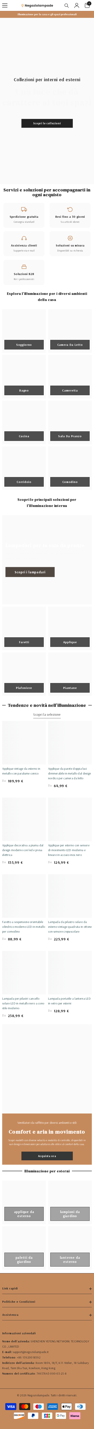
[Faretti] (24, 628)
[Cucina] (24, 422)
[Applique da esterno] (24, 1202)
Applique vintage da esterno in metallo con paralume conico (21, 771)
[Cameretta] (70, 376)
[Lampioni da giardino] (70, 1202)
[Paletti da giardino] (24, 1248)
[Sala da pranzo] (70, 422)
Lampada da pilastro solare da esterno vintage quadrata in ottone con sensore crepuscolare (70, 926)
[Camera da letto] (70, 331)
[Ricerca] (66, 5)
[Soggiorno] (24, 331)
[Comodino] (70, 468)
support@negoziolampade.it (31, 1352)
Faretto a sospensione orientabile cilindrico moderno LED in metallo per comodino (23, 926)
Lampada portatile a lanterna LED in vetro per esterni (69, 1001)
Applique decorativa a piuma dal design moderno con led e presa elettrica (23, 850)
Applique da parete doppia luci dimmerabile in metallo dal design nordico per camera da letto (69, 773)
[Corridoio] (24, 468)
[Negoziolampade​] (47, 1069)
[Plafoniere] (24, 674)
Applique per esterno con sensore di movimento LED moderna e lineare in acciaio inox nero (68, 850)
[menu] (4, 5)
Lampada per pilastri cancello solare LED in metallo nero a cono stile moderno (23, 1003)
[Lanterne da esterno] (70, 1248)
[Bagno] (24, 376)
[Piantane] (70, 674)
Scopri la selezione (47, 714)
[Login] (77, 5)
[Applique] (70, 628)
